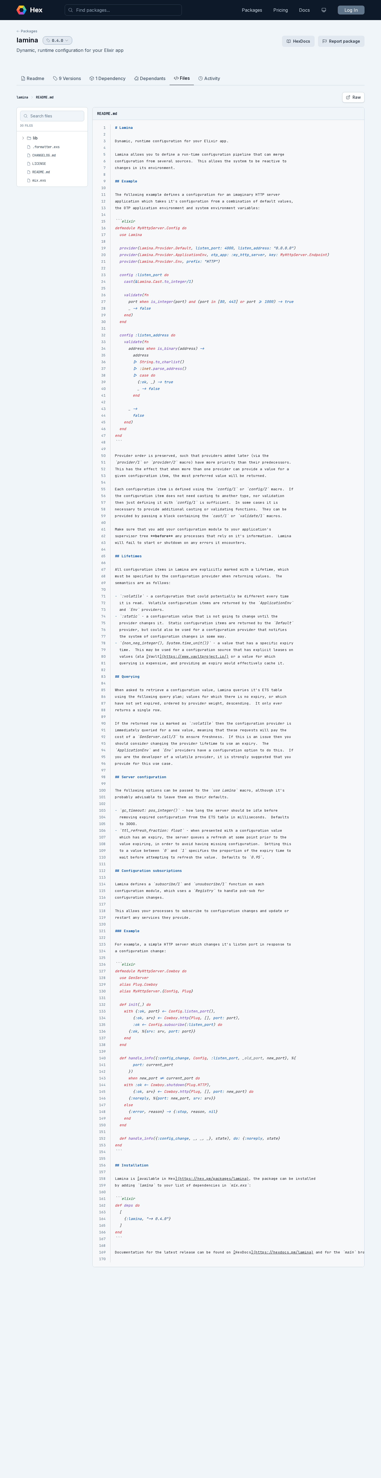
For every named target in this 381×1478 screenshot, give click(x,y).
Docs (304, 10)
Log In (351, 10)
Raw (357, 97)
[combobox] (123, 10)
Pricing (280, 10)
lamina (27, 40)
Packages (252, 10)
